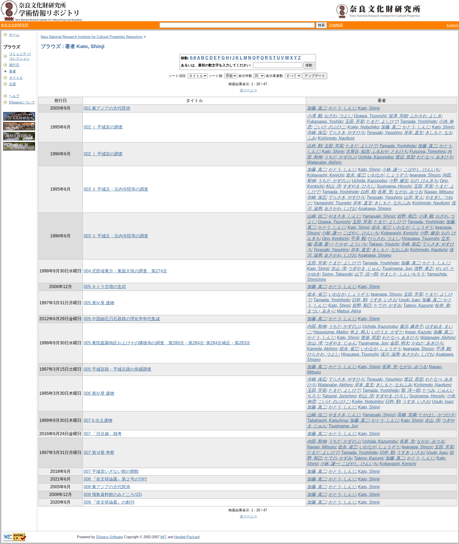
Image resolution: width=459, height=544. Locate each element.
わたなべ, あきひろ (434, 157)
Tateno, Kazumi (418, 305)
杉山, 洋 (333, 186)
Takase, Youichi (384, 244)
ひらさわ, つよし (384, 238)
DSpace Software (109, 537)
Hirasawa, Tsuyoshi (420, 238)
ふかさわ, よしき (425, 116)
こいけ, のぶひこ (329, 127)
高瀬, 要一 (323, 244)
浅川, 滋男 (390, 354)
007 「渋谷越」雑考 (103, 433)
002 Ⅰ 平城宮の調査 (103, 127)
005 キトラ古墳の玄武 (105, 286)
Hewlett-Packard (186, 537)
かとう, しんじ (342, 108)
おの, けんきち (424, 180)
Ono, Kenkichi (335, 238)
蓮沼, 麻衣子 (411, 326)
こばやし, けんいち (421, 169)
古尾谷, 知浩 (357, 151)
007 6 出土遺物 (98, 420)
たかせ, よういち (351, 244)
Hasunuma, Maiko (330, 332)
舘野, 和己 (406, 216)
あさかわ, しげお (340, 208)
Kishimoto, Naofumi (336, 138)
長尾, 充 (384, 192)
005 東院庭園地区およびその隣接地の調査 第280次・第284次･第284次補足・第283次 (167, 343)
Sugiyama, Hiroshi (394, 186)
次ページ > (248, 90)
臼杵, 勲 (359, 300)
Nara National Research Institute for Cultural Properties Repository (92, 37)
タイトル (16, 78)
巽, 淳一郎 (410, 390)
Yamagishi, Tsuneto (332, 203)
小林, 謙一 (391, 169)
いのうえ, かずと (387, 332)
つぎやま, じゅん (364, 268)
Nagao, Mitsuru (438, 192)
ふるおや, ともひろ (389, 151)
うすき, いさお (383, 300)
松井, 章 (442, 305)
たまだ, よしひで (382, 121)
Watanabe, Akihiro (324, 162)
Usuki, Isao (409, 300)
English (452, 25)
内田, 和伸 (316, 326)
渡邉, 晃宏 (370, 337)
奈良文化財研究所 (14, 25)
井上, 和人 (359, 332)
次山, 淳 (338, 268)
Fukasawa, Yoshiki (325, 121)
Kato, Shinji (369, 108)
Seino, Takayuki (337, 274)
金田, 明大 (399, 343)
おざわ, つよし (338, 116)
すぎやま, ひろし (359, 186)
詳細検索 (336, 25)
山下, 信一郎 (366, 274)
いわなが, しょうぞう (387, 175)
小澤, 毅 (314, 116)
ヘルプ (14, 96)
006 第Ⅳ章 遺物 (99, 393)
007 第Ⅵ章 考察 (99, 452)
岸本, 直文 (413, 132)
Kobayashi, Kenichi (325, 175)
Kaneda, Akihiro (322, 348)
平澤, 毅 (358, 238)
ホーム (14, 35)
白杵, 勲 (314, 146)
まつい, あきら (321, 311)
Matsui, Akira (349, 311)
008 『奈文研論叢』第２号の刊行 (115, 479)
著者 (12, 71)
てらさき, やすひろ (346, 132)
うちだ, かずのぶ (340, 157)
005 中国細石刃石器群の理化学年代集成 (122, 318)
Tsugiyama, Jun (397, 268)
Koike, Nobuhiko (363, 127)
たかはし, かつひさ (436, 415)
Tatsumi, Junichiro (339, 396)
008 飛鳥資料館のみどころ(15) (113, 494)
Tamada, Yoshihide (418, 121)
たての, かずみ (387, 305)
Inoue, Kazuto (418, 332)
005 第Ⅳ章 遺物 (99, 303)
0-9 (193, 57)
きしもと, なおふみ (392, 203)
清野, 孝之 (423, 268)
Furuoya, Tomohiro (427, 151)
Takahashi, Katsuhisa (327, 420)
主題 (12, 84)
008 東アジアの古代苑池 (107, 487)
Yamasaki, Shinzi (378, 216)
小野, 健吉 (398, 180)
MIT (163, 537)
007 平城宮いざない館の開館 (111, 471)
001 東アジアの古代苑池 (107, 108)
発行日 (14, 65)
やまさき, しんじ (344, 216)
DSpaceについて (22, 102)
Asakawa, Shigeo (374, 208)
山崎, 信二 (316, 216)
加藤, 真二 (316, 108)
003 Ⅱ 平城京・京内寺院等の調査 (116, 189)
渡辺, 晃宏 (404, 157)
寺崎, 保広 (316, 132)
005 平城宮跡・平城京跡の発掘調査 (117, 369)
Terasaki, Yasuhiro (384, 132)
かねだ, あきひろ (427, 343)
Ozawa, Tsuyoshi (370, 116)
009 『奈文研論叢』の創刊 (109, 502)
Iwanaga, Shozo (425, 175)
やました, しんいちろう (402, 274)
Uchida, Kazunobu (375, 157)
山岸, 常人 (413, 197)
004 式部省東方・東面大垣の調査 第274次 (125, 271)
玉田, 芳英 (354, 121)
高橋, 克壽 (406, 415)
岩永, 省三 (355, 175)
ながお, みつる (408, 192)
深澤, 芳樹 (397, 116)
